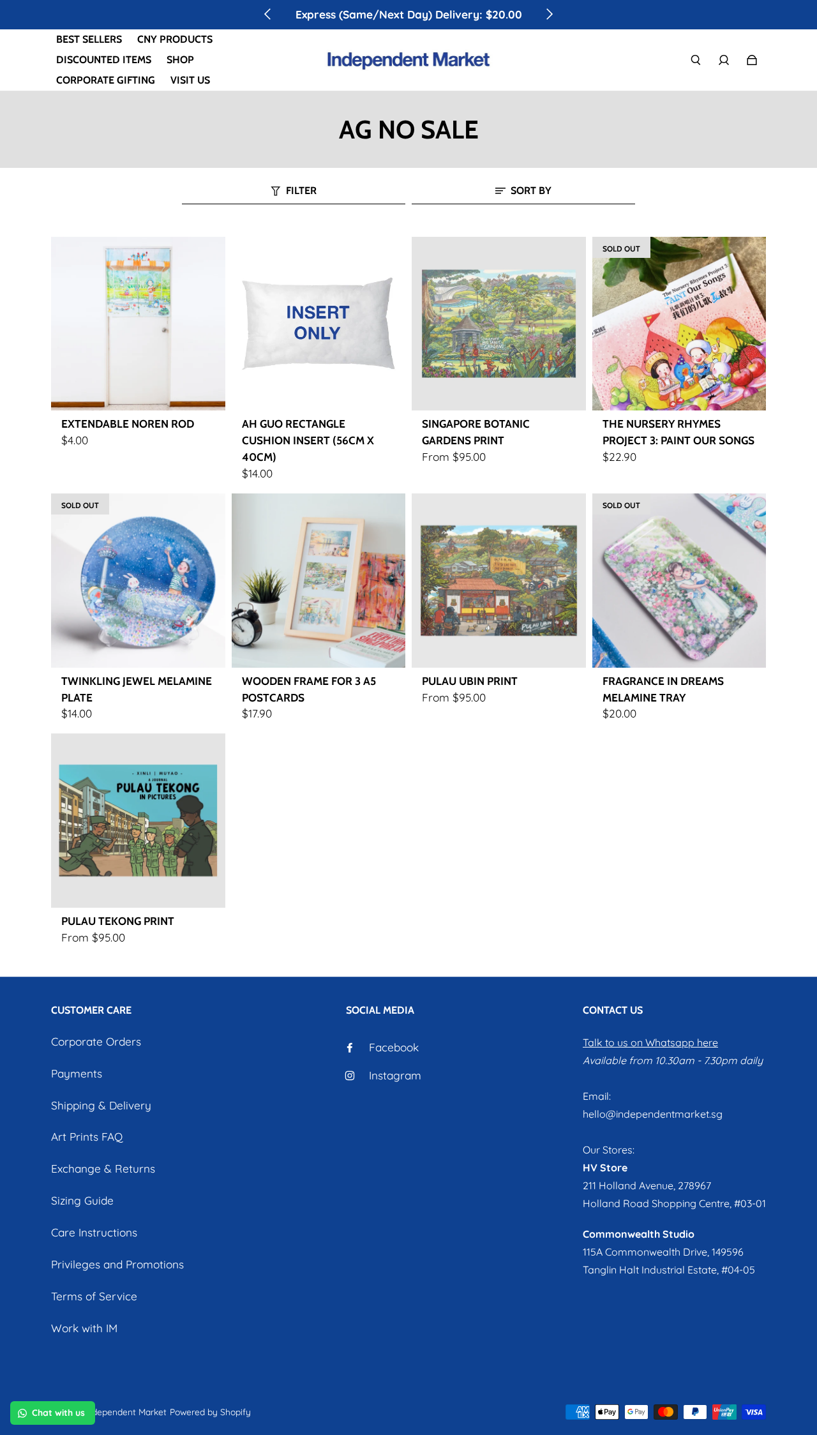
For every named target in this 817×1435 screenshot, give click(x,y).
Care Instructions (94, 1232)
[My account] (724, 60)
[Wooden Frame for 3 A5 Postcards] (319, 580)
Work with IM (84, 1328)
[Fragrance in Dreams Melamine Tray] (679, 580)
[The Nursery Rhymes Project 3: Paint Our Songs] (679, 324)
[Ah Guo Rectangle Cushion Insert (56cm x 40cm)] (319, 324)
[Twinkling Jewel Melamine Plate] (138, 580)
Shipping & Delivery (101, 1105)
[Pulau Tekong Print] (138, 820)
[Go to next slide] (549, 14)
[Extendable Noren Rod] (138, 324)
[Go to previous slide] (268, 14)
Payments (76, 1073)
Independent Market (126, 1411)
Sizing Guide (82, 1200)
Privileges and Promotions (117, 1264)
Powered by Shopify (210, 1411)
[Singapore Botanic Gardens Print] (499, 324)
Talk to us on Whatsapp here (650, 1042)
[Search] (696, 60)
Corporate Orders (96, 1041)
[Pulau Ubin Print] (499, 580)
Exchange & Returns (103, 1168)
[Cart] (752, 60)
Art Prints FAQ (87, 1136)
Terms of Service (94, 1296)
